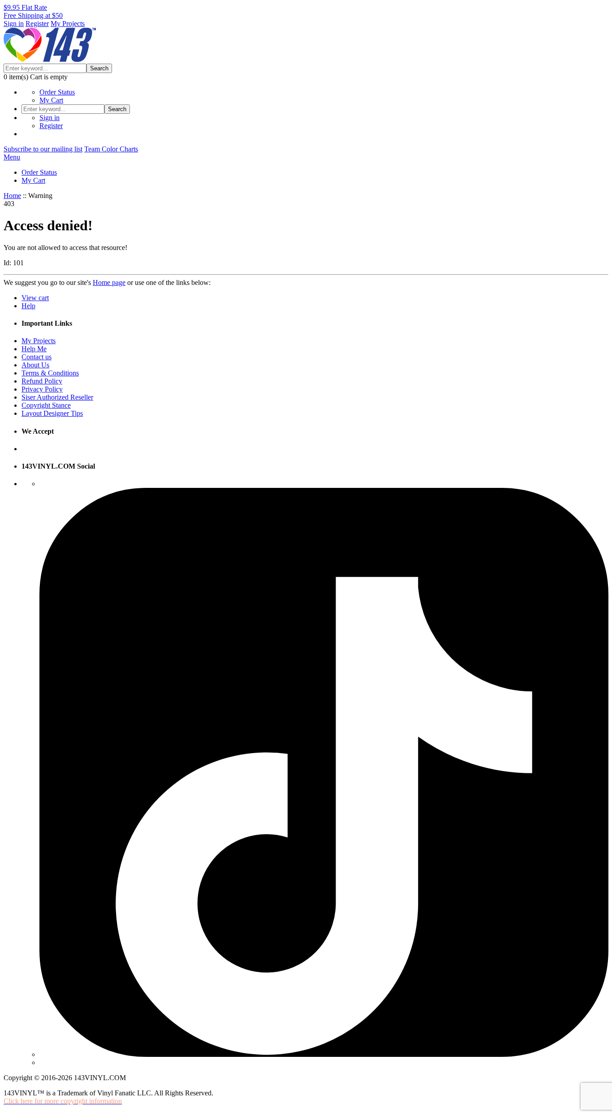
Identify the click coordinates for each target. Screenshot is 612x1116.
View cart (35, 298)
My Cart (51, 100)
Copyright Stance (46, 405)
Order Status (57, 92)
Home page (109, 282)
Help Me (34, 349)
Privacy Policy (42, 389)
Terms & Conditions (50, 373)
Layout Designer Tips (52, 413)
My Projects (68, 23)
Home (12, 195)
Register (37, 23)
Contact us (37, 357)
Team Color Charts (111, 149)
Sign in (14, 23)
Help (28, 306)
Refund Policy (42, 381)
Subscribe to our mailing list (43, 149)
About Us (35, 365)
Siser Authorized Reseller (57, 397)
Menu (12, 157)
